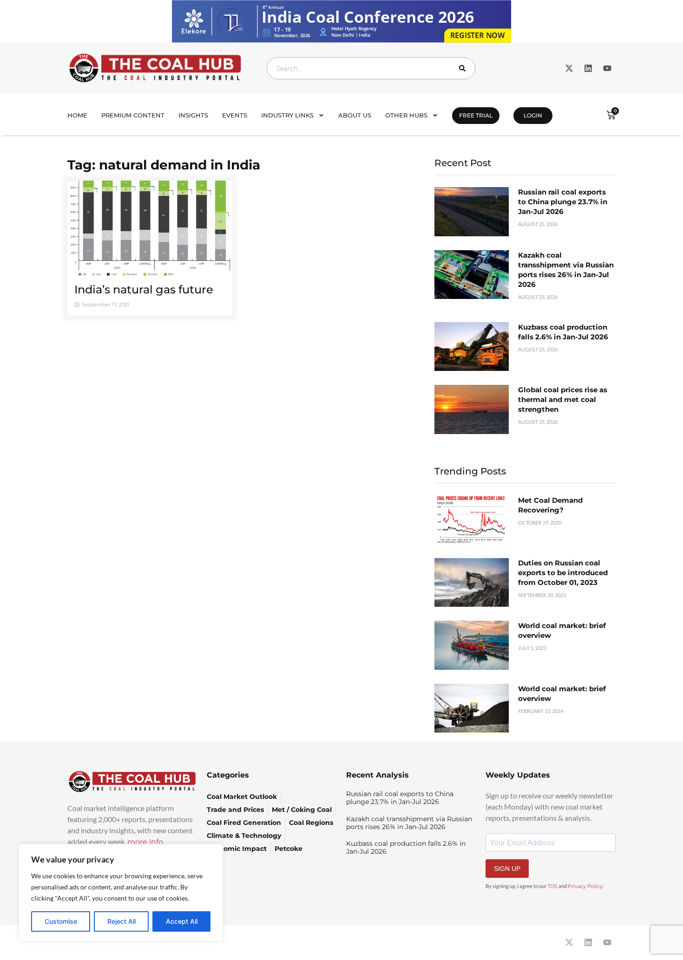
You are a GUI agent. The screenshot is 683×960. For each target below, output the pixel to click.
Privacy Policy (585, 886)
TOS (552, 886)
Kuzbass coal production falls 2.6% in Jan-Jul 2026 (406, 847)
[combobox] (371, 68)
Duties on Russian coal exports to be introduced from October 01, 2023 (563, 572)
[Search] (464, 68)
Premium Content (132, 115)
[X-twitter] (569, 68)
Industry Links (287, 115)
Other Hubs (406, 115)
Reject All (121, 921)
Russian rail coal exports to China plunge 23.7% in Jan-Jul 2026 (562, 202)
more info (145, 841)
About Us (354, 115)
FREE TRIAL (476, 115)
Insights (193, 115)
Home (77, 115)
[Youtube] (607, 68)
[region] (121, 892)
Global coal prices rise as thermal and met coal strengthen (562, 399)
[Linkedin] (588, 68)
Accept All (181, 921)
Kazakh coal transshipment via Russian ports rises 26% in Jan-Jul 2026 (409, 823)
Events (234, 115)
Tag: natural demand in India (163, 165)
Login (533, 115)
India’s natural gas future (143, 289)
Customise (61, 921)
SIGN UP (507, 868)
